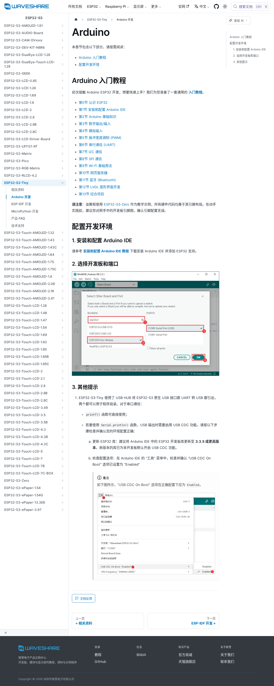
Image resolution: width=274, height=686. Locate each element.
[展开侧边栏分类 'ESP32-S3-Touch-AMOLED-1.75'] (62, 262)
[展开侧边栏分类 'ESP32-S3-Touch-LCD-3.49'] (62, 408)
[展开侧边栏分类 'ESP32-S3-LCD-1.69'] (62, 95)
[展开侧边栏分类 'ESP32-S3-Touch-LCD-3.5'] (62, 415)
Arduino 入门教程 (92, 57)
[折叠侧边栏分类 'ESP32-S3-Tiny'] (62, 183)
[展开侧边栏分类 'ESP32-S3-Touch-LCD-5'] (62, 451)
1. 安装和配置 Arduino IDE (249, 49)
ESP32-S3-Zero (116, 204)
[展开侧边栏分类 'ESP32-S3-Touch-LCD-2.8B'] (62, 393)
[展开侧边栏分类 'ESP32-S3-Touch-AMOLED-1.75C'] (62, 269)
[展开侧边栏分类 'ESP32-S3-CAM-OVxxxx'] (62, 40)
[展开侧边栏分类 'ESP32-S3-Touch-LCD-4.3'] (62, 429)
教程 (98, 655)
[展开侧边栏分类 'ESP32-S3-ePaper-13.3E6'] (62, 502)
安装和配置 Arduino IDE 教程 (106, 251)
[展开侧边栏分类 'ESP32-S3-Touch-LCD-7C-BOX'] (62, 473)
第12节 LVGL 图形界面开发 (99, 187)
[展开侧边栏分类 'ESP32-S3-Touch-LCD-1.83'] (62, 342)
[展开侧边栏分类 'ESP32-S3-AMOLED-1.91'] (62, 26)
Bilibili (141, 655)
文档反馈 (86, 598)
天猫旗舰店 (187, 661)
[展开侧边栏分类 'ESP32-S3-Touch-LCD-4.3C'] (62, 444)
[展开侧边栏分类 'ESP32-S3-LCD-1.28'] (62, 88)
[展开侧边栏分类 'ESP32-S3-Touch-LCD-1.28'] (62, 305)
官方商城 (185, 655)
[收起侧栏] (34, 632)
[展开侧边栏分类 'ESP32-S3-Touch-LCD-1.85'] (62, 349)
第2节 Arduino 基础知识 (97, 116)
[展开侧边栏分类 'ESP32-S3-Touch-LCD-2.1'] (62, 378)
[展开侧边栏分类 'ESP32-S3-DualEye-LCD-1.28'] (62, 55)
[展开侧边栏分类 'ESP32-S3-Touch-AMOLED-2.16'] (62, 291)
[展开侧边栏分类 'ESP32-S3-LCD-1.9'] (62, 102)
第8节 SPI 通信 (90, 159)
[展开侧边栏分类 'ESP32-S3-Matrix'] (62, 153)
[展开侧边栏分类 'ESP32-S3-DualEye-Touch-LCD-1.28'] (62, 64)
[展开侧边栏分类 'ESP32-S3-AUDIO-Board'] (62, 33)
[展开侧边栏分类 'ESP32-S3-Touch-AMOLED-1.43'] (62, 240)
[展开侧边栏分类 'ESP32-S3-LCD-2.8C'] (62, 132)
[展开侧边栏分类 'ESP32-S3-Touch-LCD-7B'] (62, 466)
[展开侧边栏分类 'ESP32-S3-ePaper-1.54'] (62, 488)
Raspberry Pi (115, 6)
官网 (181, 6)
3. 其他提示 (240, 61)
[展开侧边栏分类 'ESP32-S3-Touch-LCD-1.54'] (62, 327)
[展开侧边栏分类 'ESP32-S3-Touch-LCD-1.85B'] (62, 357)
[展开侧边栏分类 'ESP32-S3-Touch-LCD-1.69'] (62, 335)
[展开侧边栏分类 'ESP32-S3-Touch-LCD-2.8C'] (62, 400)
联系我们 (227, 661)
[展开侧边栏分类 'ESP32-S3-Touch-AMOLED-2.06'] (62, 284)
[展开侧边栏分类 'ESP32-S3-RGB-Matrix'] (62, 168)
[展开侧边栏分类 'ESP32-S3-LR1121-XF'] (62, 146)
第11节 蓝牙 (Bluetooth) (97, 180)
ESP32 (92, 6)
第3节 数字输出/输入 (95, 124)
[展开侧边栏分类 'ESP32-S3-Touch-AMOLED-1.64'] (62, 254)
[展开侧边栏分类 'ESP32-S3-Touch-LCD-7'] (62, 459)
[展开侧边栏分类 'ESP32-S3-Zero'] (62, 480)
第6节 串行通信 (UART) (97, 145)
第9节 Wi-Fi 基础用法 (95, 166)
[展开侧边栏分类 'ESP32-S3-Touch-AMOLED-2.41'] (62, 298)
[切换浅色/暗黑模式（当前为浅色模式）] (225, 6)
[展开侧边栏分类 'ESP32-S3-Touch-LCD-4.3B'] (62, 437)
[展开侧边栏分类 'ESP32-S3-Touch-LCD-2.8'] (62, 386)
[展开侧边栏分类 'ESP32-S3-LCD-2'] (62, 110)
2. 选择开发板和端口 (246, 55)
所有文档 (75, 6)
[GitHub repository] (216, 6)
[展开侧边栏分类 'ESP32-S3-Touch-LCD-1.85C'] (62, 364)
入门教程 (195, 92)
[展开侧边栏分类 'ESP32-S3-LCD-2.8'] (62, 117)
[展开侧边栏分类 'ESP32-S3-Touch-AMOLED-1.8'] (62, 276)
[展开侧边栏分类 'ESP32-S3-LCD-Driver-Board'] (62, 139)
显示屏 (138, 6)
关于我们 (227, 655)
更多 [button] (154, 6)
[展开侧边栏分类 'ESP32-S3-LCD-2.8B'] (62, 124)
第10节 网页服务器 (93, 173)
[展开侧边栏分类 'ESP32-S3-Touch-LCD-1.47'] (62, 320)
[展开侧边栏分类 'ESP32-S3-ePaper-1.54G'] (62, 495)
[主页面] (76, 19)
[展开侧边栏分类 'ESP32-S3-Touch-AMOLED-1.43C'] (62, 247)
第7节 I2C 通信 (90, 152)
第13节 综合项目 (91, 194)
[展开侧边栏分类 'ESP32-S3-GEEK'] (62, 73)
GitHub (100, 661)
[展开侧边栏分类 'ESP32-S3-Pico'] (62, 161)
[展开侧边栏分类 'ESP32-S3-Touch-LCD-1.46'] (62, 313)
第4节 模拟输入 (91, 131)
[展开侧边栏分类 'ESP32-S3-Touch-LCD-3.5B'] (62, 422)
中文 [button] (203, 6)
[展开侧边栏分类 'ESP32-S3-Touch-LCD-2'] (62, 371)
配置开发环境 (89, 64)
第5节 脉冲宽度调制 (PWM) (100, 137)
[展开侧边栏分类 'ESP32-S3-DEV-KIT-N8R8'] (62, 47)
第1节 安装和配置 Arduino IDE (102, 109)
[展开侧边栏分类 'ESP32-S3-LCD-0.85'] (62, 81)
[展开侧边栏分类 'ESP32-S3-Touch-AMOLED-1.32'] (62, 233)
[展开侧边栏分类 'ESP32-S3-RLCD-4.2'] (62, 175)
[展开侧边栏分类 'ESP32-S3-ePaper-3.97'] (62, 510)
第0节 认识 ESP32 (93, 102)
